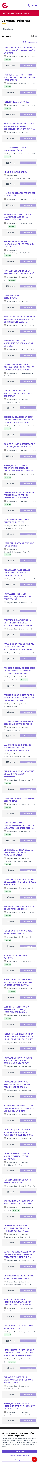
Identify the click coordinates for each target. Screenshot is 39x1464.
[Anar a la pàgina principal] (15, 5)
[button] (33, 36)
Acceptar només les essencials (19, 1456)
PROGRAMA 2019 (8, 13)
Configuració (19, 1460)
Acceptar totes (19, 1451)
